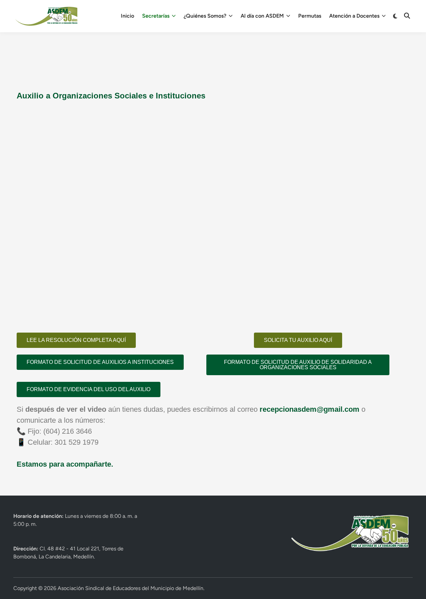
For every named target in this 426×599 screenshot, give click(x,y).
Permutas (309, 16)
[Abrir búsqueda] (407, 16)
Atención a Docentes (354, 16)
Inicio (127, 16)
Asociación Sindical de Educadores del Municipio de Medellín (130, 588)
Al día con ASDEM (262, 16)
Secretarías (155, 16)
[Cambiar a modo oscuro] (395, 16)
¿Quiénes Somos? (205, 16)
